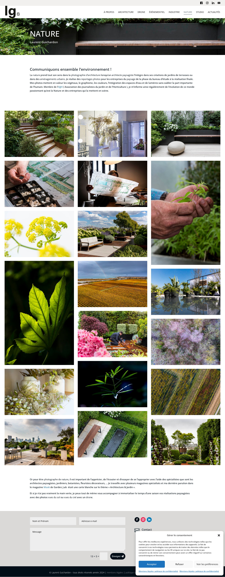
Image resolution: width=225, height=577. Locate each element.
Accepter (152, 564)
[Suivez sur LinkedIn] (149, 519)
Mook (47, 487)
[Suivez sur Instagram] (143, 519)
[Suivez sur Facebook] (137, 519)
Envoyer (116, 556)
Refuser (179, 564)
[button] (218, 535)
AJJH (60, 86)
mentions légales (115, 572)
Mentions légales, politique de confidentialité (158, 571)
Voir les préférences (207, 564)
